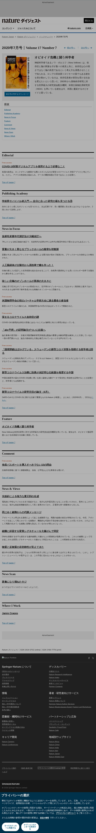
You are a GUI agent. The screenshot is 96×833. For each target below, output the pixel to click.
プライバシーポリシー (66, 813)
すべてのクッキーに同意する (10, 827)
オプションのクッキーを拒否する (30, 827)
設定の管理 (44, 818)
